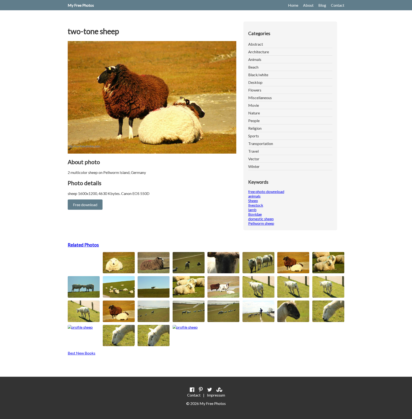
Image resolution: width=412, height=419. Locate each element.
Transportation (260, 143)
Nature (254, 113)
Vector (253, 158)
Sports (253, 136)
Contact (337, 5)
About (308, 5)
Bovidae (255, 214)
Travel (253, 151)
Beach (253, 67)
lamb (252, 209)
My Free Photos (81, 5)
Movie (253, 105)
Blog (322, 5)
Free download (85, 204)
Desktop (255, 82)
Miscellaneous (260, 97)
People (254, 120)
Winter (254, 166)
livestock (255, 205)
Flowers (254, 90)
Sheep (253, 200)
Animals (254, 59)
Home (293, 5)
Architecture (258, 51)
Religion (255, 128)
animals (254, 196)
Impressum (216, 395)
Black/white (258, 74)
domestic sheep (261, 218)
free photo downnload (266, 191)
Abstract (255, 44)
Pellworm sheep (261, 223)
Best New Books (81, 353)
